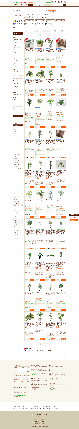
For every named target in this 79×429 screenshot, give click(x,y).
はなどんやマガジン (25, 408)
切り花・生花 (19, 404)
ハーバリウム (23, 10)
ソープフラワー (47, 404)
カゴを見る (74, 220)
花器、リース (19, 406)
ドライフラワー (40, 404)
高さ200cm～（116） (40, 23)
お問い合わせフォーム (17, 396)
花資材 (14, 406)
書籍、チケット (57, 406)
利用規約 (48, 408)
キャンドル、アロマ (37, 10)
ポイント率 (30, 2)
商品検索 (64, 4)
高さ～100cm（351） (61, 20)
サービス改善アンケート (40, 423)
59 (50, 34)
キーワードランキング (17, 408)
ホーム (14, 404)
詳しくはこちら (16, 383)
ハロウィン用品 (52, 11)
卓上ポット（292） (30, 23)
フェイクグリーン (17, 123)
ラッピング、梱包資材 (16, 10)
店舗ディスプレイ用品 (49, 406)
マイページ (16, 397)
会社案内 (32, 408)
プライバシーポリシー (55, 408)
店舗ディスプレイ (29, 10)
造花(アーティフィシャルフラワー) (32, 14)
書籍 (46, 10)
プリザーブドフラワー (32, 404)
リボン (24, 406)
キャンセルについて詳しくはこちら (20, 395)
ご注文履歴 (16, 399)
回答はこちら (52, 389)
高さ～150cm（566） (41, 20)
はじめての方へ (48, 2)
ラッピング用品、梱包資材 (31, 406)
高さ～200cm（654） (30, 20)
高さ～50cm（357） (51, 20)
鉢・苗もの (43, 10)
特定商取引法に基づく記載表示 (40, 408)
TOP (25, 14)
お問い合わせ (39, 416)
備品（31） (49, 23)
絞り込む (18, 33)
